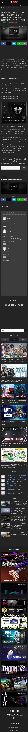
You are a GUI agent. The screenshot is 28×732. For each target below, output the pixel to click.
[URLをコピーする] (24, 43)
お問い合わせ (17, 727)
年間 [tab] (23, 339)
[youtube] (12, 305)
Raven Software (18, 179)
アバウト (6, 725)
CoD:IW (4, 22)
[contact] (22, 305)
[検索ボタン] (2, 2)
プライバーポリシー (13, 725)
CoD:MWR (10, 179)
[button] (3, 43)
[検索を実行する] (25, 330)
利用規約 (19, 725)
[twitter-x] (6, 305)
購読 (24, 167)
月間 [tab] (14, 339)
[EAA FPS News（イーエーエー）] (14, 2)
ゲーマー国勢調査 (11, 727)
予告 (12, 59)
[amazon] (15, 305)
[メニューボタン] (26, 2)
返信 (5, 226)
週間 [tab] (5, 339)
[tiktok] (9, 305)
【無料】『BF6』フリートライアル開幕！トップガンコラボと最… (15, 476)
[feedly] (18, 305)
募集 (22, 725)
